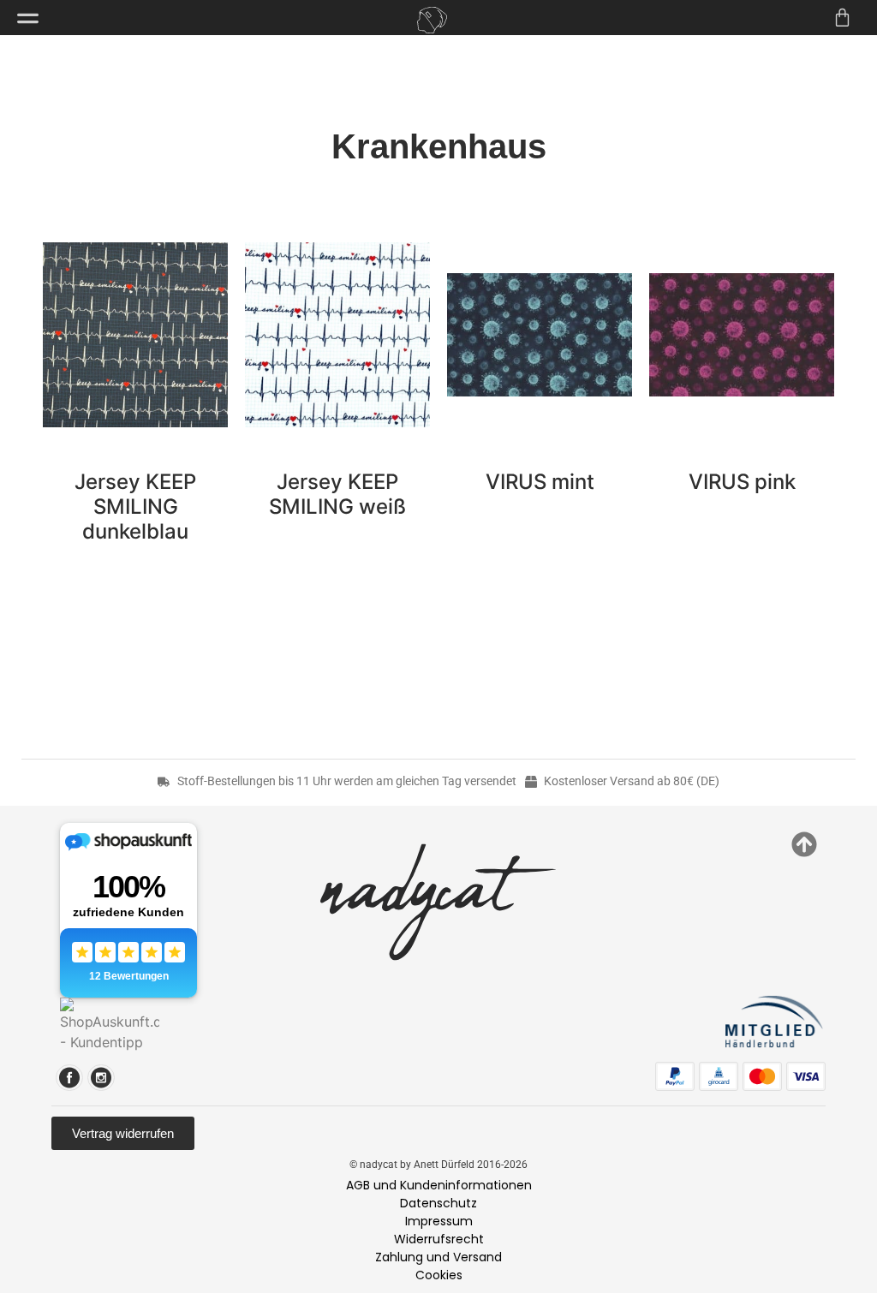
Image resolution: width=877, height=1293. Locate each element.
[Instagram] (101, 1077)
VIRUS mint (540, 481)
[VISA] (806, 1076)
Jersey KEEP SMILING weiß (337, 494)
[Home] (431, 20)
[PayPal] (675, 1076)
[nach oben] (804, 844)
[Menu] (28, 18)
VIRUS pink (742, 481)
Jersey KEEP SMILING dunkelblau (135, 506)
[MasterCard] (762, 1076)
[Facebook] (69, 1077)
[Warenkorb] (842, 17)
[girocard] (718, 1076)
